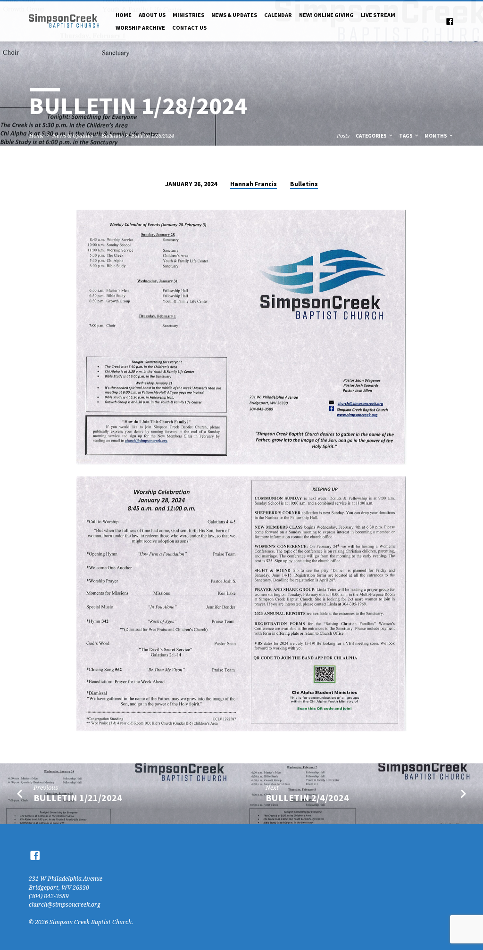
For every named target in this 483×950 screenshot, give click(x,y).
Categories (372, 135)
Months (436, 135)
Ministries (188, 14)
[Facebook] (449, 21)
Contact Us (189, 27)
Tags (406, 135)
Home (124, 14)
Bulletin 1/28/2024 (152, 135)
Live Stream (378, 14)
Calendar (278, 14)
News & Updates (234, 14)
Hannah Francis (253, 184)
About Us (152, 14)
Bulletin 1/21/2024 (77, 798)
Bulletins (112, 135)
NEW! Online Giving (326, 14)
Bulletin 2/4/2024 (307, 798)
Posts (343, 135)
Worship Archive (140, 27)
